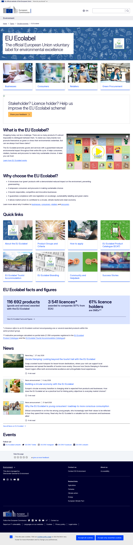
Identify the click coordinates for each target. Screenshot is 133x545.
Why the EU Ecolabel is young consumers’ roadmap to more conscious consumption (67, 406)
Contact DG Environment (77, 471)
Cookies (49, 524)
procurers (65, 204)
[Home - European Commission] (19, 10)
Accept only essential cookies (110, 538)
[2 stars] (16, 457)
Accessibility (105, 471)
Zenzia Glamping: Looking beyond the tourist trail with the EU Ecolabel (60, 359)
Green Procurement (112, 86)
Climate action (73, 493)
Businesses (10, 86)
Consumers (43, 86)
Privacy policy (60, 524)
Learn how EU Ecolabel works (15, 160)
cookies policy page (44, 537)
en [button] (87, 11)
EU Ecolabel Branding (48, 275)
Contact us (55, 520)
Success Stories (110, 275)
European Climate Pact (76, 501)
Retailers (74, 86)
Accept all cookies (85, 538)
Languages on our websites (33, 524)
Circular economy (22, 23)
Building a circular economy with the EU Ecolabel (49, 384)
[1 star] (15, 457)
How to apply (76, 243)
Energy (70, 497)
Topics (12, 23)
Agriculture (72, 485)
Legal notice (73, 524)
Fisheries (71, 489)
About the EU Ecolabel (16, 243)
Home (5, 23)
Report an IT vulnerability (12, 524)
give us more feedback (41, 457)
